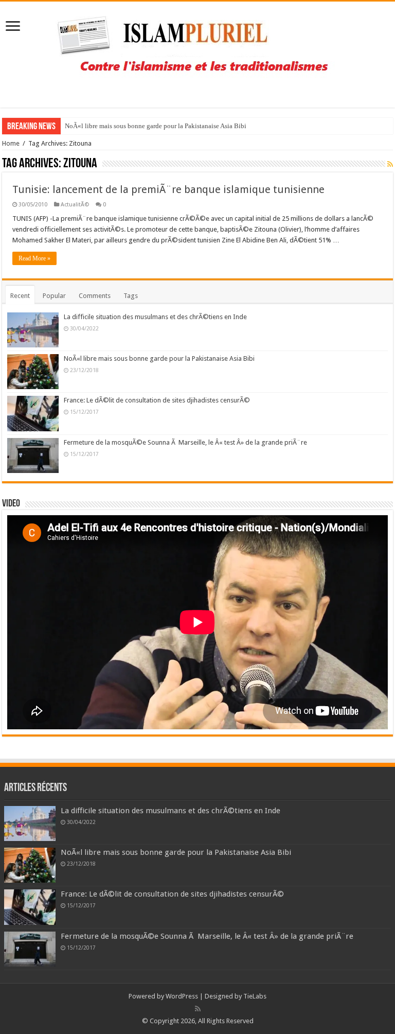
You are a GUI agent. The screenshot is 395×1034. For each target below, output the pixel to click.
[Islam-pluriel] (197, 52)
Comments (95, 296)
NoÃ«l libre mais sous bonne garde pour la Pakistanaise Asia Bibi (155, 126)
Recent (20, 296)
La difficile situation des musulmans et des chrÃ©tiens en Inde (155, 317)
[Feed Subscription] (390, 164)
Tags (130, 296)
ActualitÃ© (75, 204)
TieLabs (254, 996)
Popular (54, 296)
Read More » (34, 258)
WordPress (182, 996)
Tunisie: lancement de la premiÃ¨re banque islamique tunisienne (168, 189)
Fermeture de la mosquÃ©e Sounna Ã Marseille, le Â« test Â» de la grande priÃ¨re (185, 442)
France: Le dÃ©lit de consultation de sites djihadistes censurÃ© (157, 400)
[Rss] (198, 1009)
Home (11, 143)
